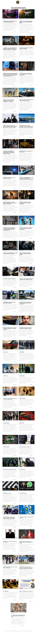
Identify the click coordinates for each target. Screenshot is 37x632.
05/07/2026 (4, 149)
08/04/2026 (4, 277)
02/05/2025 (4, 350)
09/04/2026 (21, 251)
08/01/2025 (21, 467)
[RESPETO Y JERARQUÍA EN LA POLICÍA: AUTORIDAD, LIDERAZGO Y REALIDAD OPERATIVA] (10, 320)
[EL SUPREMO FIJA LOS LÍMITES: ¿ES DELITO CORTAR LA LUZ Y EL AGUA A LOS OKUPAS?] (27, 65)
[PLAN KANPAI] (27, 344)
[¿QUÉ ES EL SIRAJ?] (10, 415)
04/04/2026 (4, 300)
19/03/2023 (13, 613)
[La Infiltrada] (10, 368)
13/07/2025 (21, 326)
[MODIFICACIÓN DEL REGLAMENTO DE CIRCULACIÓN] (27, 143)
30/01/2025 (21, 396)
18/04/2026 (21, 200)
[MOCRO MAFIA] (27, 368)
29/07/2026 (4, 46)
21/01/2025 (4, 445)
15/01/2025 (4, 467)
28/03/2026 (21, 300)
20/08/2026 (4, 19)
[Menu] (20, 2)
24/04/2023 (4, 515)
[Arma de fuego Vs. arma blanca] (27, 439)
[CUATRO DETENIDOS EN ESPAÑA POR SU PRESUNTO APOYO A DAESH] (27, 92)
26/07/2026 (21, 46)
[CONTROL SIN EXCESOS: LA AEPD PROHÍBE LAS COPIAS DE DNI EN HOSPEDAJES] (27, 194)
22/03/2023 (21, 539)
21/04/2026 (21, 175)
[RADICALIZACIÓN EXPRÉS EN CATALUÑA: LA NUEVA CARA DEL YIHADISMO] (10, 245)
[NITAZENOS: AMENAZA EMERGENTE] (10, 271)
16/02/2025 (4, 374)
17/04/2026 (4, 226)
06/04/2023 (21, 515)
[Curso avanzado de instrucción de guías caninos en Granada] (10, 559)
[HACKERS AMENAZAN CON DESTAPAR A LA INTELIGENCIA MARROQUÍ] (10, 13)
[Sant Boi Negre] (10, 583)
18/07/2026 (4, 71)
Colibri (31, 630)
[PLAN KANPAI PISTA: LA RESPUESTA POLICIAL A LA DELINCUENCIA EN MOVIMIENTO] (27, 294)
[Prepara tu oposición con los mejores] (27, 583)
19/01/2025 (21, 445)
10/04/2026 (4, 251)
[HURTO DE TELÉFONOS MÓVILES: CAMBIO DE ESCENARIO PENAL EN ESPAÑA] (27, 245)
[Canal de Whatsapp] (27, 485)
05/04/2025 (21, 350)
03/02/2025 (21, 374)
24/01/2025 (4, 421)
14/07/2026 (21, 71)
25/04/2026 (4, 175)
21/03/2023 (4, 565)
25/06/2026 (21, 149)
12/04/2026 (21, 226)
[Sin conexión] (10, 344)
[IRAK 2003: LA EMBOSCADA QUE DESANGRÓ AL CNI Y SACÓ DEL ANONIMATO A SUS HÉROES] (10, 92)
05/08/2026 (21, 19)
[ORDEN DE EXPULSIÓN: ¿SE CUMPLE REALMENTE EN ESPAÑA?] (10, 294)
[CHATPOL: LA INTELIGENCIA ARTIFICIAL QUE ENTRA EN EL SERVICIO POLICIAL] (27, 271)
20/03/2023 (4, 589)
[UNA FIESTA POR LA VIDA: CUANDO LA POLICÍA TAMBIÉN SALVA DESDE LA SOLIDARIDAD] (27, 220)
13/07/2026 (4, 98)
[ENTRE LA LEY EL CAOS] (10, 485)
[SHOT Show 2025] (10, 439)
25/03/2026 (4, 326)
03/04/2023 (4, 539)
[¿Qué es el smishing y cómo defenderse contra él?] (27, 509)
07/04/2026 (21, 277)
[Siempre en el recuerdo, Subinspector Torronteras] (10, 533)
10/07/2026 (21, 98)
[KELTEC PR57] (27, 415)
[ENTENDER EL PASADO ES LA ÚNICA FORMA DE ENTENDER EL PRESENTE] (27, 320)
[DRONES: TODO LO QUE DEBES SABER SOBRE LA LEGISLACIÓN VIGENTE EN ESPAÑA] (27, 13)
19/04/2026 (4, 200)
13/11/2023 (4, 491)
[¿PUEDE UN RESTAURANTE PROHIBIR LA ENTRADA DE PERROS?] (27, 40)
